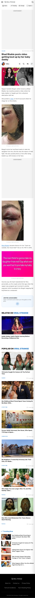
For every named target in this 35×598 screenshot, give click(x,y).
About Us (7, 583)
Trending (15, 5)
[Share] (19, 63)
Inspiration (30, 5)
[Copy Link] (23, 63)
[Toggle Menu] (2, 2)
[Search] (32, 2)
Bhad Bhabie (5, 245)
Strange (22, 5)
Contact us (16, 583)
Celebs (3, 51)
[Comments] (31, 63)
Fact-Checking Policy (24, 588)
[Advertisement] (17, 30)
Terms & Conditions (10, 588)
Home (5, 5)
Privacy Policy (26, 583)
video (12, 99)
